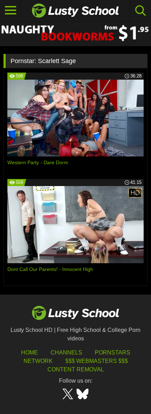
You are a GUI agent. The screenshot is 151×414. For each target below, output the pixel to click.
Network (38, 361)
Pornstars (112, 353)
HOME (29, 353)
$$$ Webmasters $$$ (96, 361)
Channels (66, 353)
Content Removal (75, 369)
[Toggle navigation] (10, 10)
